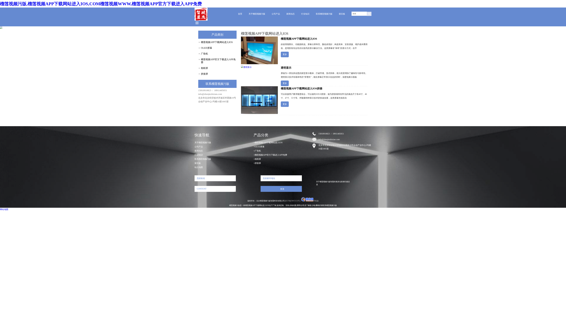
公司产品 (276, 14)
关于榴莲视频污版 (257, 14)
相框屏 (204, 68)
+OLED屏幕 (259, 147)
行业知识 (305, 14)
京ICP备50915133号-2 (293, 201)
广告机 (204, 53)
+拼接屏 (257, 163)
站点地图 (199, 167)
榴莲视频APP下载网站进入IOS (217, 42)
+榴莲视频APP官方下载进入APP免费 (270, 155)
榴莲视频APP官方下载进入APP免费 (218, 61)
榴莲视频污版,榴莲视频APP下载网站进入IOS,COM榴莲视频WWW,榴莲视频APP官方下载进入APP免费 (101, 3)
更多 (285, 54)
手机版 (316, 201)
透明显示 (286, 67)
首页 (240, 14)
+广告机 (257, 151)
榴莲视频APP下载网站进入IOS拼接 (301, 88)
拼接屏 (204, 74)
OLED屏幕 (206, 48)
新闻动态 (290, 14)
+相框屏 (257, 159)
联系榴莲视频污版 (324, 14)
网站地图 (4, 209)
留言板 (342, 14)
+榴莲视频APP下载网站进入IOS (268, 142)
